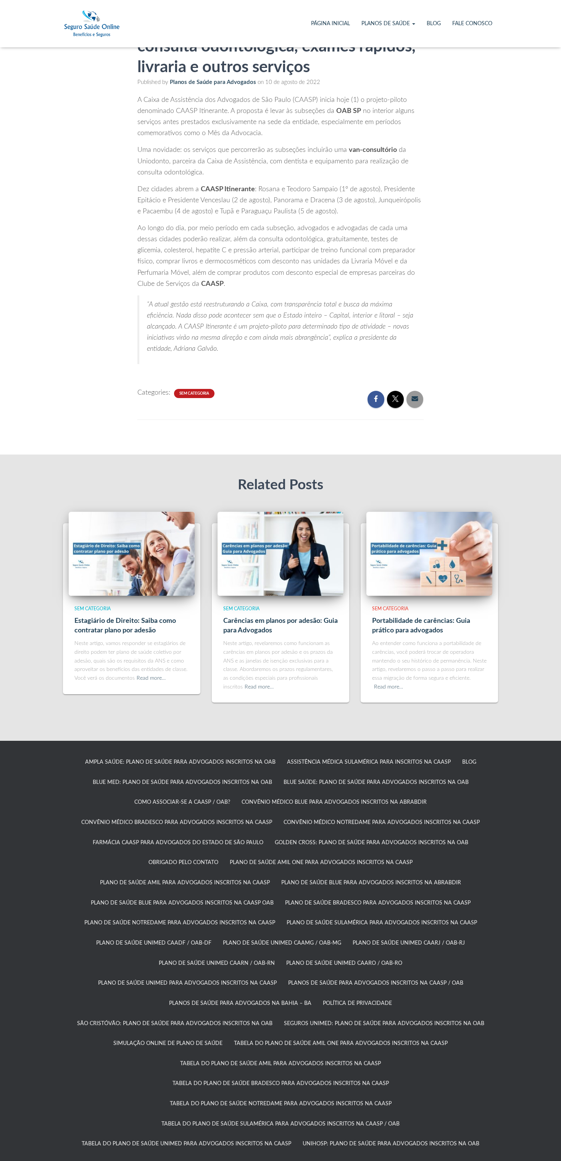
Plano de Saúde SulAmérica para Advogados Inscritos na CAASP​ (382, 923)
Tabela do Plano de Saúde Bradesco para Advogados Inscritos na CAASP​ (280, 1083)
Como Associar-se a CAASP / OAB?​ (182, 802)
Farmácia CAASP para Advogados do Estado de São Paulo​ (178, 842)
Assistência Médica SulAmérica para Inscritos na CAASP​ (369, 762)
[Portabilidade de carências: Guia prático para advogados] (429, 553)
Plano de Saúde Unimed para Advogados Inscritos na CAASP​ (187, 983)
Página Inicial (330, 23)
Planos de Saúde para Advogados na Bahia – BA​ (240, 1003)
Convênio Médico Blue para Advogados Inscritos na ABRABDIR (334, 802)
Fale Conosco (472, 23)
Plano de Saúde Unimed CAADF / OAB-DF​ (153, 943)
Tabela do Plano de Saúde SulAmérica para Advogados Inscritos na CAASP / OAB (280, 1124)
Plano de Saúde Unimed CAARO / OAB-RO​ (344, 963)
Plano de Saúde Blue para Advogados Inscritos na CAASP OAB (182, 903)
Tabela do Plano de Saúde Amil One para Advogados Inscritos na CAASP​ (341, 1043)
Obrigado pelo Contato (183, 862)
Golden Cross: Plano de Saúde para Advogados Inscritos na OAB (371, 842)
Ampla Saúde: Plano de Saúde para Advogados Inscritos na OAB (180, 762)
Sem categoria (194, 393)
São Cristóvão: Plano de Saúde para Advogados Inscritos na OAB (174, 1023)
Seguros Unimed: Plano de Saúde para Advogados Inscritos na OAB (384, 1023)
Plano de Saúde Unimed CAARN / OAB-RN (217, 963)
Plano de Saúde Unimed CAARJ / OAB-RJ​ (409, 943)
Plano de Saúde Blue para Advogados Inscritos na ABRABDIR (371, 882)
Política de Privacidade (357, 1003)
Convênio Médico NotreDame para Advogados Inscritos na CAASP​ (382, 822)
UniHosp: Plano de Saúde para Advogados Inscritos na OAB (391, 1143)
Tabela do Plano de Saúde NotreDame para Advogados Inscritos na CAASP (281, 1103)
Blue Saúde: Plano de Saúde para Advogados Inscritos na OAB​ (376, 782)
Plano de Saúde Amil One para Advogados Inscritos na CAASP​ (321, 862)
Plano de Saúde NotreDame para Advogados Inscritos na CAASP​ (179, 923)
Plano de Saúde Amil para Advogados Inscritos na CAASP (185, 882)
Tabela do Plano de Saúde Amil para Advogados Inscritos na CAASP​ (280, 1063)
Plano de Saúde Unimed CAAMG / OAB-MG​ (282, 943)
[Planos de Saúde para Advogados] (91, 24)
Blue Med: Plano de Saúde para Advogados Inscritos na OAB (182, 782)
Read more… (151, 678)
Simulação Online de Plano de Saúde (167, 1043)
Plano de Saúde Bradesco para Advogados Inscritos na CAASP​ (378, 903)
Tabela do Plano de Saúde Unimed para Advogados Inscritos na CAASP (186, 1143)
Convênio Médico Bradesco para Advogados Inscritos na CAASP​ (176, 822)
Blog (434, 23)
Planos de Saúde (386, 23)
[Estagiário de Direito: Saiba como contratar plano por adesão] (132, 553)
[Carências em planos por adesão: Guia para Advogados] (280, 553)
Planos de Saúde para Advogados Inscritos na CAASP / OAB (375, 983)
